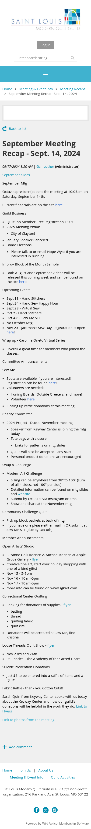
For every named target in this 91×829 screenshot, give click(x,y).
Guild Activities (63, 777)
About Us (45, 770)
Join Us (25, 770)
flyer (35, 559)
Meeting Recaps (72, 89)
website (24, 493)
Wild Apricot (50, 823)
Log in (45, 45)
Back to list (17, 128)
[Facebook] (36, 810)
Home (7, 89)
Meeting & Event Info (36, 89)
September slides (16, 174)
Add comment (4, 747)
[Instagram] (55, 810)
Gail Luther (45, 166)
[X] (46, 810)
